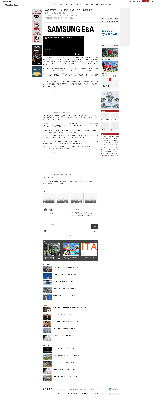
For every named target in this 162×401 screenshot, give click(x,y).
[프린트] (108, 18)
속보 (55, 4)
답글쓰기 (104, 18)
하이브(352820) (54, 59)
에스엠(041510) (78, 59)
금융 (81, 4)
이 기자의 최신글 (75, 209)
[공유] (111, 18)
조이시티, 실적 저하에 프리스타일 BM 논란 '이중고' (82, 212)
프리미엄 (109, 4)
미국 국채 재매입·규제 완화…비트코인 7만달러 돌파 (82, 210)
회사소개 (57, 393)
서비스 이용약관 (97, 393)
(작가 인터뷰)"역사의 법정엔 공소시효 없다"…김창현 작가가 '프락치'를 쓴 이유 (88, 213)
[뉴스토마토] (11, 5)
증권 (76, 4)
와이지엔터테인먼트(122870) (89, 59)
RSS (102, 393)
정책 (66, 4)
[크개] (115, 18)
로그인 (151, 1)
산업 (86, 4)
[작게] (117, 18)
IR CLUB (81, 393)
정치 (60, 4)
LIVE (134, 1)
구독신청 (106, 393)
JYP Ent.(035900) (68, 59)
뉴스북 (51, 213)
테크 (92, 4)
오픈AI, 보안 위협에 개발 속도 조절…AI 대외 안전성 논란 (83, 215)
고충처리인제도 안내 (88, 393)
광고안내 (67, 393)
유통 (97, 4)
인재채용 (62, 393)
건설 (102, 4)
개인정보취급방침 (74, 393)
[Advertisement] (125, 27)
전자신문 (138, 1)
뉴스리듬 (104, 45)
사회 (71, 4)
